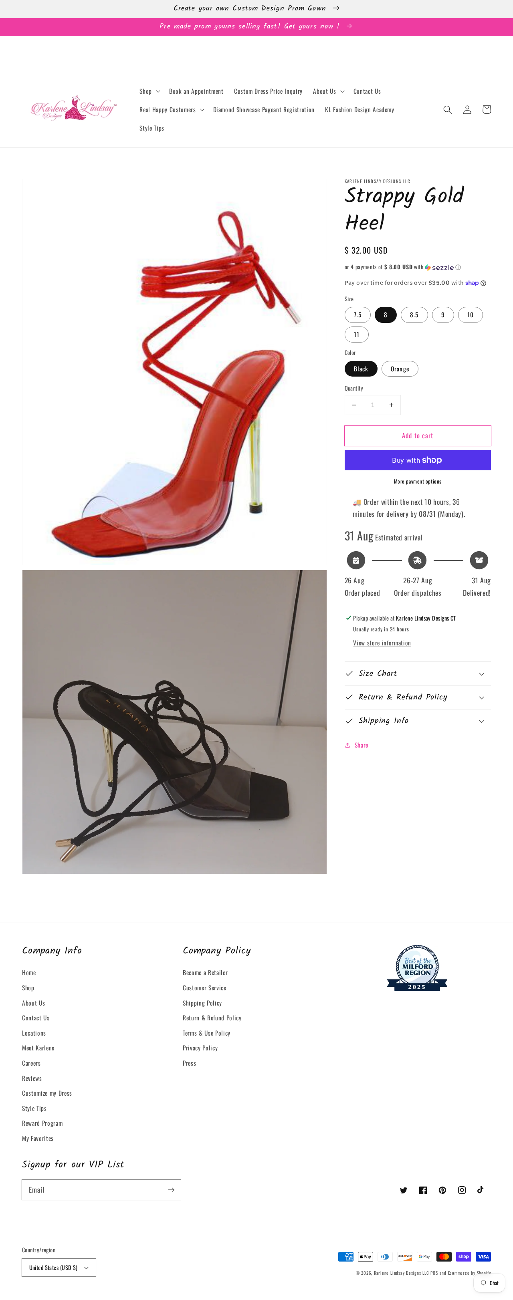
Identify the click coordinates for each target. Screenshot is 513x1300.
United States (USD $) (53, 1267)
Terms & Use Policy (206, 1032)
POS (434, 1273)
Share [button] (361, 744)
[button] (149, 91)
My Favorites (38, 1138)
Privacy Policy (200, 1047)
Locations (34, 1032)
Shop (28, 987)
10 (470, 314)
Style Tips (34, 1108)
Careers (31, 1062)
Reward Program (42, 1123)
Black (361, 368)
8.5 (414, 314)
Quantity (354, 388)
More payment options (418, 481)
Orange (400, 368)
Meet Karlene (38, 1047)
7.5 (358, 314)
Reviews (32, 1078)
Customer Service (204, 987)
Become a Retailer (205, 972)
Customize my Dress (47, 1092)
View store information (382, 642)
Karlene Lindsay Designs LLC (402, 1273)
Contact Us (36, 1017)
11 (357, 334)
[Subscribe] (171, 1189)
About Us (33, 1002)
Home (29, 972)
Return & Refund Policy (212, 1017)
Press (189, 1062)
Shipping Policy (202, 1002)
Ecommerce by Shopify (469, 1273)
